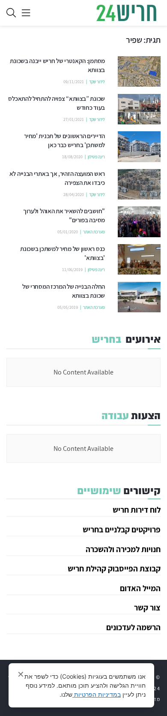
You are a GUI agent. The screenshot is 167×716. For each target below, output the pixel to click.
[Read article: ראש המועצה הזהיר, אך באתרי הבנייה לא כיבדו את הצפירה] (139, 184)
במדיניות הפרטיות (96, 694)
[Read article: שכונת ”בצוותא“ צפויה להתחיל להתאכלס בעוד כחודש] (139, 109)
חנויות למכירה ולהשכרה (123, 549)
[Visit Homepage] (126, 13)
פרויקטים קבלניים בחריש (122, 529)
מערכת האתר (94, 232)
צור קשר (147, 607)
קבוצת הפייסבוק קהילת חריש (114, 568)
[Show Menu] (26, 13)
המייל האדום (140, 588)
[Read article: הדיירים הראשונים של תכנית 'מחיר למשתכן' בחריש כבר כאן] (139, 146)
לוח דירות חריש (137, 510)
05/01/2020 (67, 232)
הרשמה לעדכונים (133, 627)
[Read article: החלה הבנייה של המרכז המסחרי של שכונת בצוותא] (139, 297)
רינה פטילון (96, 157)
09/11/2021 (73, 82)
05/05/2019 (67, 307)
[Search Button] (11, 13)
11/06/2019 (72, 269)
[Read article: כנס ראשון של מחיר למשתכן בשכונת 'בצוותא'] (139, 259)
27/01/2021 (73, 119)
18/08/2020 (72, 157)
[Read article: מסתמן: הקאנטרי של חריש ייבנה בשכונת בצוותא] (139, 71)
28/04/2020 (73, 194)
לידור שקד (97, 82)
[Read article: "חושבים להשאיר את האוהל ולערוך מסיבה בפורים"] (139, 221)
